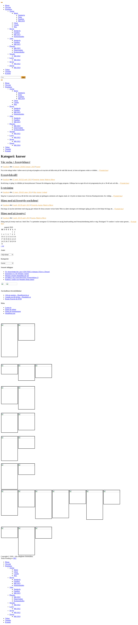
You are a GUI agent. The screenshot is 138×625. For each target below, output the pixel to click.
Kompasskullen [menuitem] (19, 601)
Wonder (12, 54)
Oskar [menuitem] (16, 572)
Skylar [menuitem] (11, 611)
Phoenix (12, 46)
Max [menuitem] (15, 576)
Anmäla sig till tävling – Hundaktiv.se (18, 297)
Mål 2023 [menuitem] (17, 583)
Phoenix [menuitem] (12, 595)
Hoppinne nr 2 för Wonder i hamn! (17, 274)
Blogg (7, 5)
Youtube (8, 71)
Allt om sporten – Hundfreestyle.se (17, 295)
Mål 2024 (17, 68)
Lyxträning (7, 187)
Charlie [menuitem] (16, 574)
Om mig (8, 7)
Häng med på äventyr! (13, 213)
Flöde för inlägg (10, 309)
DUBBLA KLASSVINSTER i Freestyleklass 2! (21, 277)
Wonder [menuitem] (12, 603)
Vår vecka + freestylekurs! (15, 162)
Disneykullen (18, 50)
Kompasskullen (19, 52)
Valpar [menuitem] (7, 618)
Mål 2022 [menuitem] (17, 605)
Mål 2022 (17, 56)
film (34, 192)
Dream (11, 66)
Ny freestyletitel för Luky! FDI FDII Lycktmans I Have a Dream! (27, 272)
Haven (11, 29)
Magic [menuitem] (16, 570)
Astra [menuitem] (11, 587)
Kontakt (8, 73)
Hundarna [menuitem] (8, 566)
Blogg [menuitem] (7, 562)
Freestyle (36, 179)
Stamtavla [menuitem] (17, 579)
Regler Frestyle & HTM (13, 299)
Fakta (20, 17)
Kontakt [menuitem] (8, 622)
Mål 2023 (17, 35)
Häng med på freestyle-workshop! (19, 200)
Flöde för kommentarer (13, 311)
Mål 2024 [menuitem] (17, 616)
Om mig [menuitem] (8, 564)
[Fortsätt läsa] (103, 170)
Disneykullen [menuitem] (18, 599)
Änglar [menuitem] (11, 568)
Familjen (21, 19)
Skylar (11, 62)
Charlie (16, 25)
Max (15, 27)
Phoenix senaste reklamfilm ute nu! (17, 276)
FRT (14, 558)
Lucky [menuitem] (11, 607)
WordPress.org (10, 313)
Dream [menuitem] (11, 614)
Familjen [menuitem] (17, 581)
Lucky (11, 58)
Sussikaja (6, 167)
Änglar (11, 11)
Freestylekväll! (9, 175)
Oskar (16, 23)
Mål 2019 (21, 21)
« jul (2, 246)
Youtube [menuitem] (8, 620)
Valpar (7, 69)
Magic (16, 13)
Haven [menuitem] (11, 577)
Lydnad (44, 192)
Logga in (8, 307)
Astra (11, 38)
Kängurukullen (19, 36)
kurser (38, 167)
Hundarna (8, 9)
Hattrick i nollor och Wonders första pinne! (19, 279)
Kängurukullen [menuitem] (19, 585)
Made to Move (50, 179)
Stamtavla (21, 15)
